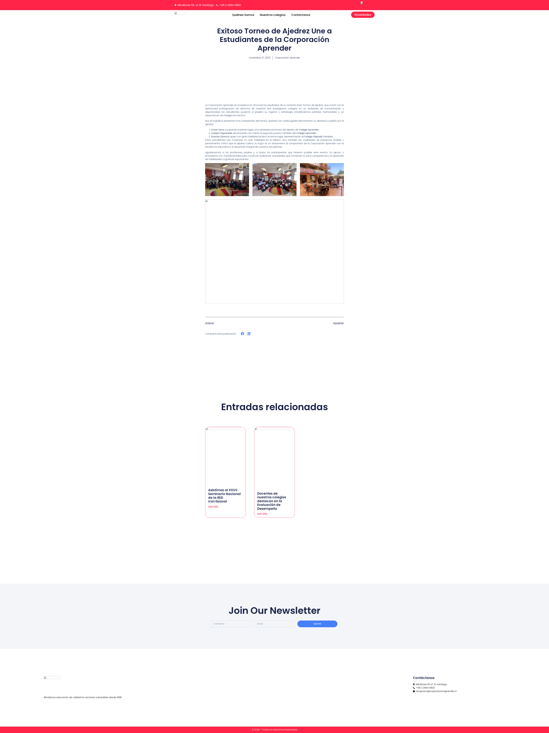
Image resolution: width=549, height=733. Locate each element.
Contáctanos (300, 15)
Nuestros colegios (273, 15)
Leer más (213, 506)
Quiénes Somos (243, 15)
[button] (242, 333)
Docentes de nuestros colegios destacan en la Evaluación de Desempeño (271, 501)
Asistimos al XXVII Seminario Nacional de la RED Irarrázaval (224, 496)
